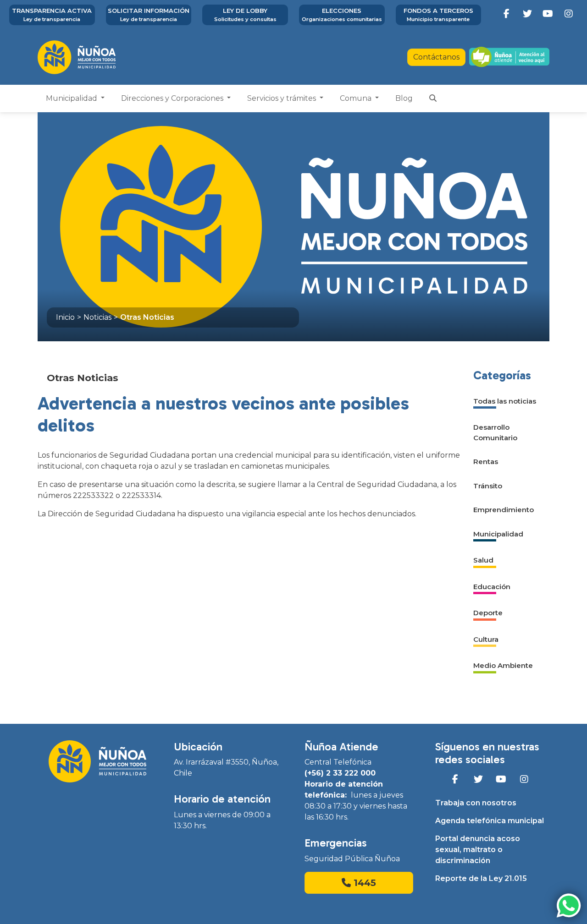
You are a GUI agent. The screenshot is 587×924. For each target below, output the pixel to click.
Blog (404, 98)
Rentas (485, 461)
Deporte (488, 612)
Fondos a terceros (438, 14)
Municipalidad (72, 98)
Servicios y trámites (282, 98)
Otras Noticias (147, 317)
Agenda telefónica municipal (489, 820)
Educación (491, 586)
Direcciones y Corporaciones (173, 98)
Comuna (356, 98)
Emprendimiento (503, 509)
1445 (363, 882)
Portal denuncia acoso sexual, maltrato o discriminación (477, 849)
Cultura (485, 639)
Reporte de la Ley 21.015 (481, 878)
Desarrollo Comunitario (495, 432)
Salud (483, 560)
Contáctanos (436, 57)
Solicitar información (148, 14)
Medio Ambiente (503, 665)
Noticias (97, 317)
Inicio (65, 317)
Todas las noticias (504, 401)
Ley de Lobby (245, 14)
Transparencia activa (52, 14)
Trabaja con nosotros (475, 802)
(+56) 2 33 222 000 (340, 773)
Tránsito (487, 485)
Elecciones (342, 14)
